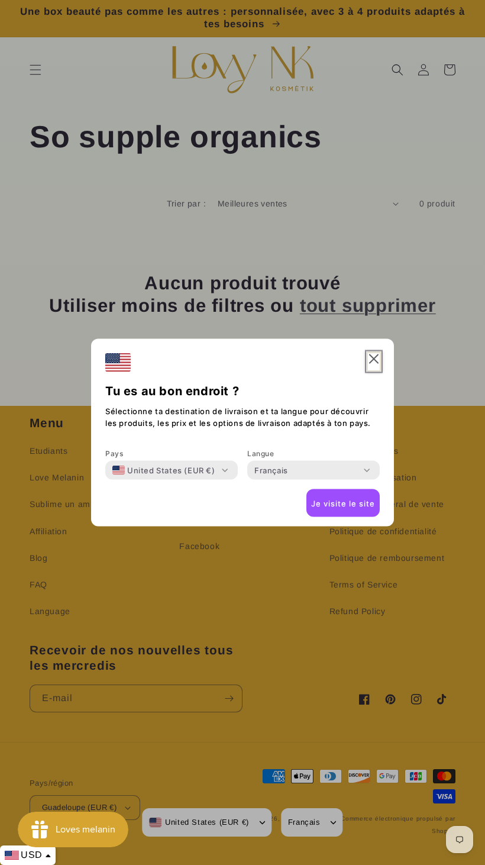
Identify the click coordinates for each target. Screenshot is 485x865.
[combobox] (163, 470)
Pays (114, 453)
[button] (374, 361)
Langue (260, 453)
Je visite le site (343, 503)
